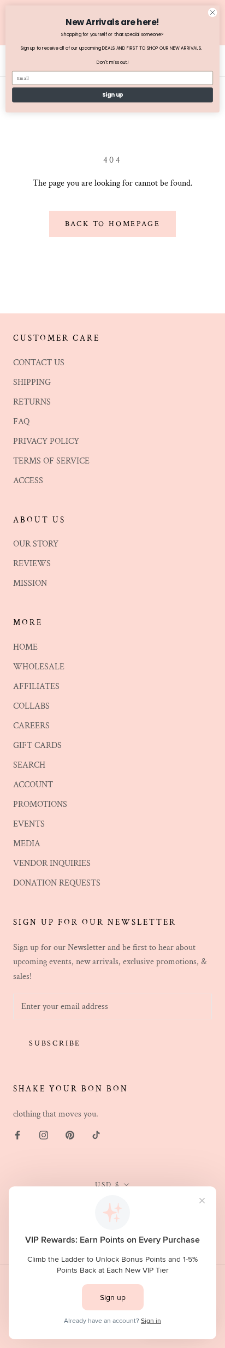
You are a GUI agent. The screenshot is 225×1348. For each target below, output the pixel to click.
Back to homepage (113, 224)
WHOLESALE (38, 667)
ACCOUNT (33, 785)
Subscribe (55, 1043)
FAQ (21, 421)
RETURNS (32, 402)
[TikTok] (96, 1134)
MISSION (30, 583)
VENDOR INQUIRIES (52, 863)
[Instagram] (43, 1134)
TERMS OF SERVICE (51, 461)
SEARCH (29, 765)
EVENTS (29, 824)
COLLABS (31, 706)
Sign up (112, 95)
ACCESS (28, 480)
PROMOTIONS (40, 804)
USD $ (107, 1185)
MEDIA (26, 844)
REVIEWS (32, 563)
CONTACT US (38, 363)
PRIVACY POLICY (46, 441)
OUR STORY (35, 544)
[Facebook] (17, 1134)
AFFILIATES (36, 686)
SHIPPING (32, 382)
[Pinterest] (70, 1134)
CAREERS (31, 726)
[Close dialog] (212, 12)
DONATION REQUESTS (56, 883)
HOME (25, 647)
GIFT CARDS (37, 745)
